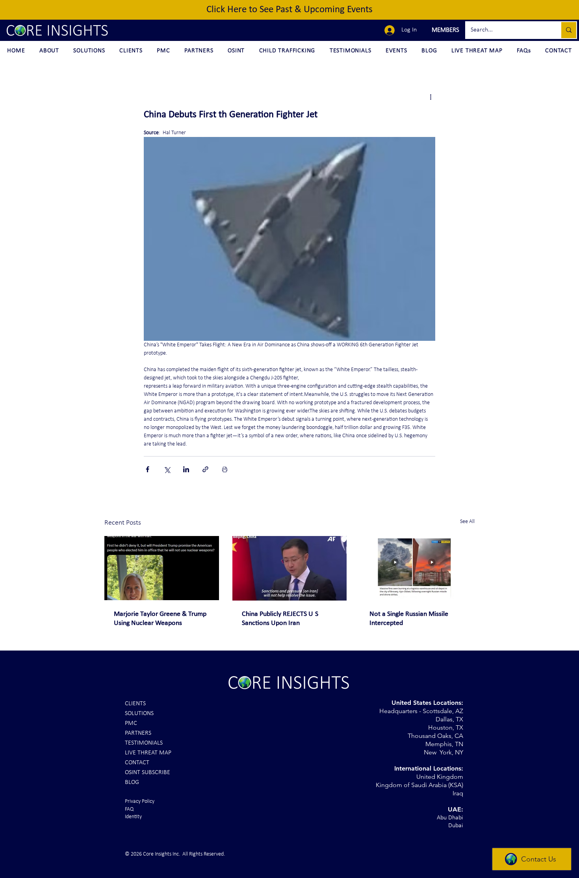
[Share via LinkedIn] (186, 469)
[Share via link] (205, 469)
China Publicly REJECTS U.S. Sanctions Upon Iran (281, 618)
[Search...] (568, 30)
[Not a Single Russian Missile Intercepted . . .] (417, 568)
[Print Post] (224, 469)
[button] (444, 30)
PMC (131, 723)
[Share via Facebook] (147, 469)
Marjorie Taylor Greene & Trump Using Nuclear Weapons (160, 618)
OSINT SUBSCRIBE (147, 772)
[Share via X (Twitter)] (167, 469)
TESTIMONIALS (144, 743)
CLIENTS (135, 704)
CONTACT (137, 763)
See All (467, 522)
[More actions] (430, 97)
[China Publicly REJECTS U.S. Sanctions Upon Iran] (289, 568)
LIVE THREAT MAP (148, 753)
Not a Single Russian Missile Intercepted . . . (408, 618)
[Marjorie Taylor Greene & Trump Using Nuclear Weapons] (161, 568)
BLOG (132, 782)
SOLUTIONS (139, 713)
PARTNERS (138, 733)
